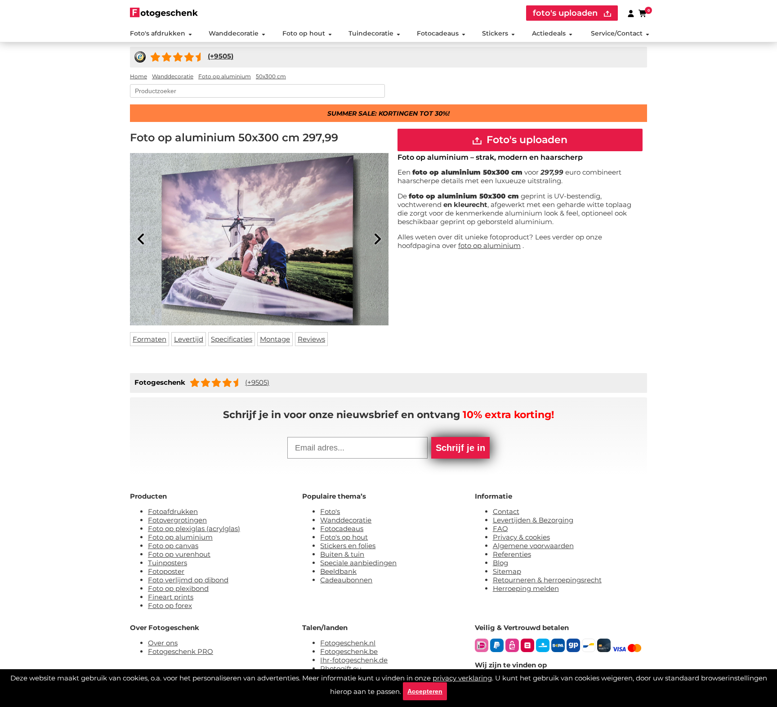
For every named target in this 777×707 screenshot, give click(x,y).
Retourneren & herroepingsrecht (547, 580)
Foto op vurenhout (179, 554)
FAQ (500, 528)
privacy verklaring (462, 678)
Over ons (163, 643)
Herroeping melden (526, 588)
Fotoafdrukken (173, 511)
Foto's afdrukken (157, 33)
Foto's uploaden (525, 140)
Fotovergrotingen (177, 520)
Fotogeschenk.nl (347, 643)
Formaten (149, 339)
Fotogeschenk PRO (180, 651)
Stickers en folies (347, 545)
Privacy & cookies (521, 537)
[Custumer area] (630, 13)
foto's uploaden (566, 13)
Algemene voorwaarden (533, 545)
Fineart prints (170, 597)
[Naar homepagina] (164, 12)
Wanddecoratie (234, 33)
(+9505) (257, 382)
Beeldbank (338, 571)
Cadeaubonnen (346, 580)
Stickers (495, 33)
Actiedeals (549, 33)
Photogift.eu (341, 668)
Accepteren (424, 691)
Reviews (311, 339)
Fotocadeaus (438, 33)
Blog (500, 562)
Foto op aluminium (180, 537)
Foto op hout (303, 33)
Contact (506, 511)
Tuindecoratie (370, 33)
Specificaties (231, 339)
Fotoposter (166, 571)
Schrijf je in (460, 448)
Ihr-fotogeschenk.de (354, 660)
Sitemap (507, 571)
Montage (275, 339)
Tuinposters (167, 562)
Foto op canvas (173, 545)
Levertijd (188, 339)
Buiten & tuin (342, 554)
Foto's (330, 511)
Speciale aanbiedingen (358, 562)
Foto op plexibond (178, 588)
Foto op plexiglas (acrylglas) (194, 528)
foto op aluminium (489, 245)
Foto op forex (170, 605)
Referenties (512, 554)
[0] (643, 13)
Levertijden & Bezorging (533, 520)
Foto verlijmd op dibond (188, 580)
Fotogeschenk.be (349, 651)
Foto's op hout (344, 537)
